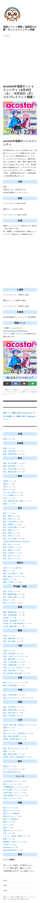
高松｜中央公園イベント (12, 707)
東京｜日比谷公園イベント (13, 527)
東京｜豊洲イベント (10, 550)
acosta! (25, 389)
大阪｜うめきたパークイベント (14, 656)
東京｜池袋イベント (10, 530)
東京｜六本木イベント (11, 547)
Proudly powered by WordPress (17, 899)
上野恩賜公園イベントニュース (14, 787)
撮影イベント (26, 392)
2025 (5, 885)
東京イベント (8, 513)
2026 (5, 890)
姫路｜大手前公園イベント (13, 685)
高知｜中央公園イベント (12, 715)
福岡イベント (8, 728)
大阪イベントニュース (11, 798)
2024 (5, 881)
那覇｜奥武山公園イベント (13, 754)
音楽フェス (7, 827)
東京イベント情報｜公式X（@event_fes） (18, 413)
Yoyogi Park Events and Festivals (15, 541)
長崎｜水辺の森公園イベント (13, 736)
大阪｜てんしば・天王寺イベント (15, 668)
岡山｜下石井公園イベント (13, 695)
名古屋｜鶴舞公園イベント (13, 626)
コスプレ (7, 392)
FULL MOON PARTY (10, 772)
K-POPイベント (9, 844)
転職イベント (8, 839)
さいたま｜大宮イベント (12, 492)
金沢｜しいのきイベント (12, 603)
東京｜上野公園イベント (12, 522)
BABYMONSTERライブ (12, 850)
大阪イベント (8, 650)
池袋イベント (9, 389)
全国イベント (8, 439)
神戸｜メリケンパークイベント (14, 683)
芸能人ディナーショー (11, 830)
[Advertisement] (20, 64)
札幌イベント (8, 448)
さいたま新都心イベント (12, 495)
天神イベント (8, 730)
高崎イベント (8, 484)
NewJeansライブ (9, 847)
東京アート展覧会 (9, 819)
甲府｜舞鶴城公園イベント (13, 594)
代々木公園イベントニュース (13, 790)
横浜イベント (8, 571)
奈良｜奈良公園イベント (12, 641)
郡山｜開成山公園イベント (13, 472)
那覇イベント (8, 751)
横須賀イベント (9, 579)
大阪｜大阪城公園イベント (13, 665)
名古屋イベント (9, 618)
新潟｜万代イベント (10, 591)
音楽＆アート (18, 389)
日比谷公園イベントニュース (13, 793)
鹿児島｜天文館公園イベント (13, 739)
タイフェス (7, 825)
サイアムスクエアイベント (13, 769)
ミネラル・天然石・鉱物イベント (15, 836)
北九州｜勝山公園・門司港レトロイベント (18, 725)
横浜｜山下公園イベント (12, 573)
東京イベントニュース (11, 784)
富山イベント (8, 600)
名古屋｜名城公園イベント (13, 621)
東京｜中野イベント (10, 536)
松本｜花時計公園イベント (13, 597)
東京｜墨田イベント (10, 516)
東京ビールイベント (10, 810)
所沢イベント (8, 489)
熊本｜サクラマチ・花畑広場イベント (17, 733)
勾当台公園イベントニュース (13, 781)
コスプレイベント (16, 392)
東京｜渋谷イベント (10, 544)
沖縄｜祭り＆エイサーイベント (14, 748)
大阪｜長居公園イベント (12, 670)
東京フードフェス (9, 808)
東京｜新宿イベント (10, 533)
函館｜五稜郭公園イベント (13, 454)
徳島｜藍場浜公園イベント (13, 710)
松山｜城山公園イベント (12, 713)
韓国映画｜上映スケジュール (13, 842)
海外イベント (8, 822)
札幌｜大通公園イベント (12, 451)
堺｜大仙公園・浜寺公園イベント (15, 673)
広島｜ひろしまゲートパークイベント (17, 698)
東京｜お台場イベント (11, 553)
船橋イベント (8, 504)
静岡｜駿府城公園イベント (13, 612)
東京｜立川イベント (10, 558)
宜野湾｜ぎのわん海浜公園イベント (16, 757)
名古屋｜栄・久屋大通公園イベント (16, 623)
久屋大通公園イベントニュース (14, 795)
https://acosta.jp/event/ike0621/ (14, 331)
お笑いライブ (8, 833)
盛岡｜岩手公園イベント (12, 466)
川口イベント (8, 498)
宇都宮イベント (9, 481)
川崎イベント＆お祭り (11, 568)
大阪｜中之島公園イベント (13, 662)
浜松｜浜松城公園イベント (13, 615)
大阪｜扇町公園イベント (12, 659)
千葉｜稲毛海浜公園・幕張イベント (16, 501)
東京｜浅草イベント (10, 519)
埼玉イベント (8, 487)
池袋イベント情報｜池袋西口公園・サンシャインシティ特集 (20, 28)
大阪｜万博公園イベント (12, 653)
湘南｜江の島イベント (11, 582)
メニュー (7, 35)
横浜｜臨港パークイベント (13, 576)
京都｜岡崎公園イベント (12, 638)
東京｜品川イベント (10, 556)
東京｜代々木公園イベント (13, 539)
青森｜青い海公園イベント (13, 463)
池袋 (32, 392)
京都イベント (8, 636)
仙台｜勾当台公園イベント (13, 469)
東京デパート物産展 (10, 813)
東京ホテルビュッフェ (11, 816)
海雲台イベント (9, 766)
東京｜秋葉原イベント (11, 524)
